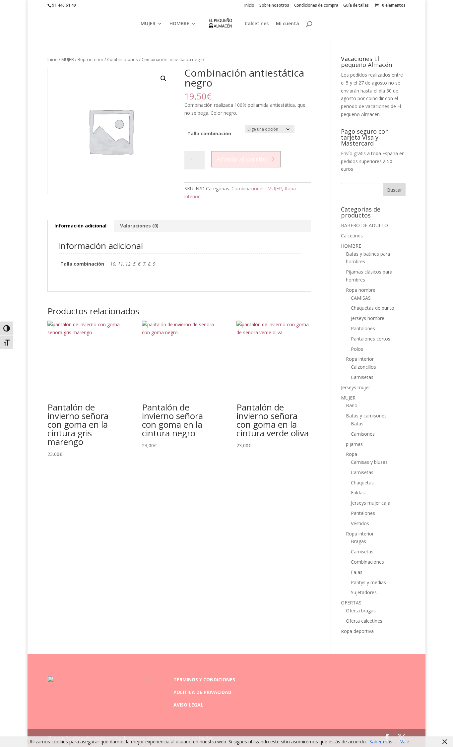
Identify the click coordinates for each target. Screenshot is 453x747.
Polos (357, 349)
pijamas (354, 444)
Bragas (358, 541)
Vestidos (360, 523)
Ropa (351, 454)
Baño (351, 405)
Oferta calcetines (364, 621)
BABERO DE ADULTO (364, 225)
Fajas (356, 572)
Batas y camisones (366, 415)
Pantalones (363, 328)
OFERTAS (351, 602)
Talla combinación (209, 133)
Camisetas (362, 377)
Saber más (380, 741)
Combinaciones (122, 59)
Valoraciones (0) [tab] (139, 225)
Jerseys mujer (355, 387)
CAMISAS (361, 298)
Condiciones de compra (316, 5)
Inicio (249, 5)
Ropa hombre (360, 290)
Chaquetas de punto (372, 308)
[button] (163, 79)
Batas (357, 423)
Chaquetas (362, 482)
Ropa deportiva (357, 631)
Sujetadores (364, 592)
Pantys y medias (368, 582)
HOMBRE (179, 24)
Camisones (363, 434)
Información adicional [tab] (80, 225)
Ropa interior (90, 59)
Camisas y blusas (369, 462)
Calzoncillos (363, 367)
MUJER (148, 24)
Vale (404, 741)
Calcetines (257, 24)
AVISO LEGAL (188, 705)
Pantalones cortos (370, 339)
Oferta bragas (361, 610)
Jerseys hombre (367, 318)
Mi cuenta (287, 24)
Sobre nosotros (274, 5)
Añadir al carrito (242, 159)
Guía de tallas (356, 5)
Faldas (358, 492)
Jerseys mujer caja (370, 503)
